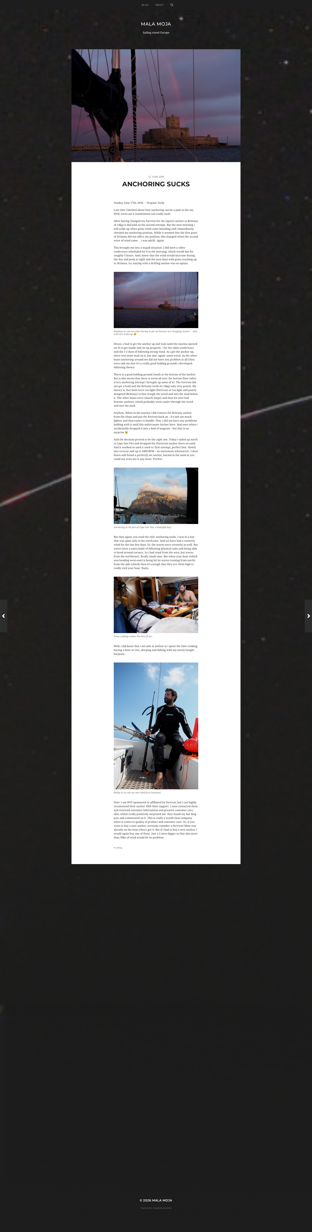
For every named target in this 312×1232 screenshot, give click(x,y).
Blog (145, 4)
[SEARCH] (172, 5)
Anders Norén (162, 1208)
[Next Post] (308, 616)
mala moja (156, 24)
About (159, 4)
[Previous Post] (3, 616)
